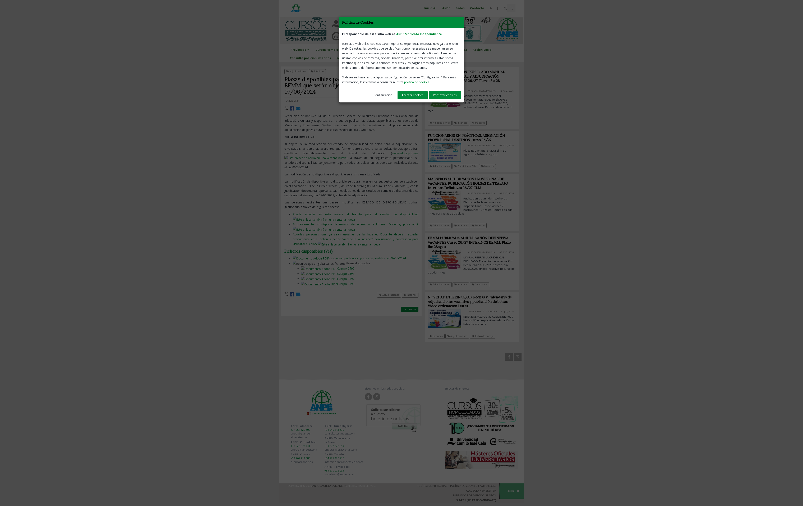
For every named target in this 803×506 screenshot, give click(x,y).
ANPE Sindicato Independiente (419, 34)
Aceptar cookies (412, 95)
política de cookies (416, 82)
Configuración (382, 95)
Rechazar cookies (445, 95)
